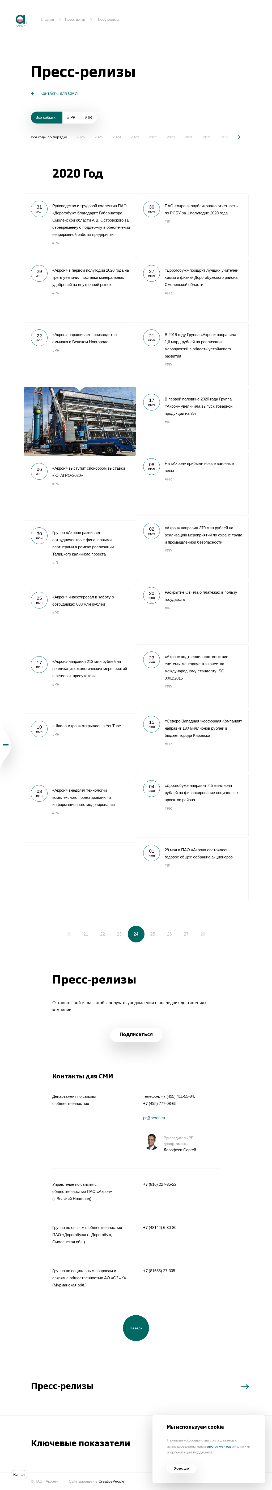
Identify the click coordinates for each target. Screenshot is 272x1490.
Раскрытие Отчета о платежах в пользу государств (192, 612)
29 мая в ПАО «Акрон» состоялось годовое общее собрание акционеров (192, 869)
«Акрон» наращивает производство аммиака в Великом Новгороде (80, 389)
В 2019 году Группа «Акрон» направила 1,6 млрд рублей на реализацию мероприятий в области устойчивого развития (192, 354)
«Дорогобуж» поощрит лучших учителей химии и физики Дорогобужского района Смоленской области (192, 290)
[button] (235, 137)
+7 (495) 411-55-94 (177, 1096)
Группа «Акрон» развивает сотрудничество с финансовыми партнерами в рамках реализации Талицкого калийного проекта (80, 552)
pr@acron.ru (154, 1118)
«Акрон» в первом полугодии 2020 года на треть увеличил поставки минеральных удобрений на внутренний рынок (80, 290)
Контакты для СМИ (59, 93)
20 (69, 934)
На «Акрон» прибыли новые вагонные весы (192, 483)
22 (102, 934)
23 (119, 934)
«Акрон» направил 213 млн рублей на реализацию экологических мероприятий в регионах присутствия (80, 681)
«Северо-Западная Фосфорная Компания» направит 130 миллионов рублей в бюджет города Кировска (192, 741)
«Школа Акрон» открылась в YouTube (80, 745)
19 (52, 934)
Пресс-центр (75, 19)
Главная (47, 19)
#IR (168, 222)
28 (203, 934)
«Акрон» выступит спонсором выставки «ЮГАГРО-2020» (80, 488)
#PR (56, 243)
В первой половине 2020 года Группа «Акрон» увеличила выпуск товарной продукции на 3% (192, 419)
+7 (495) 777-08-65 (159, 1103)
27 (186, 934)
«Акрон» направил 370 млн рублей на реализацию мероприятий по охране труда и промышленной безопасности (192, 547)
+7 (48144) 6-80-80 (159, 1227)
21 (85, 934)
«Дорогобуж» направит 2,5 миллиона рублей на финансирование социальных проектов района (192, 805)
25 (152, 934)
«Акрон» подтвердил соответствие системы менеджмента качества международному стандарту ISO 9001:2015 (192, 676)
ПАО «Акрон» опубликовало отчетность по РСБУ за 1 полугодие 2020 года (192, 225)
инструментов (219, 1446)
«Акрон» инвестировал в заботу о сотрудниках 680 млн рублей (80, 617)
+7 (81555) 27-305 (159, 1270)
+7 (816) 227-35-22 (159, 1184)
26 (169, 934)
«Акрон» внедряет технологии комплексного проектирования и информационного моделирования (80, 810)
